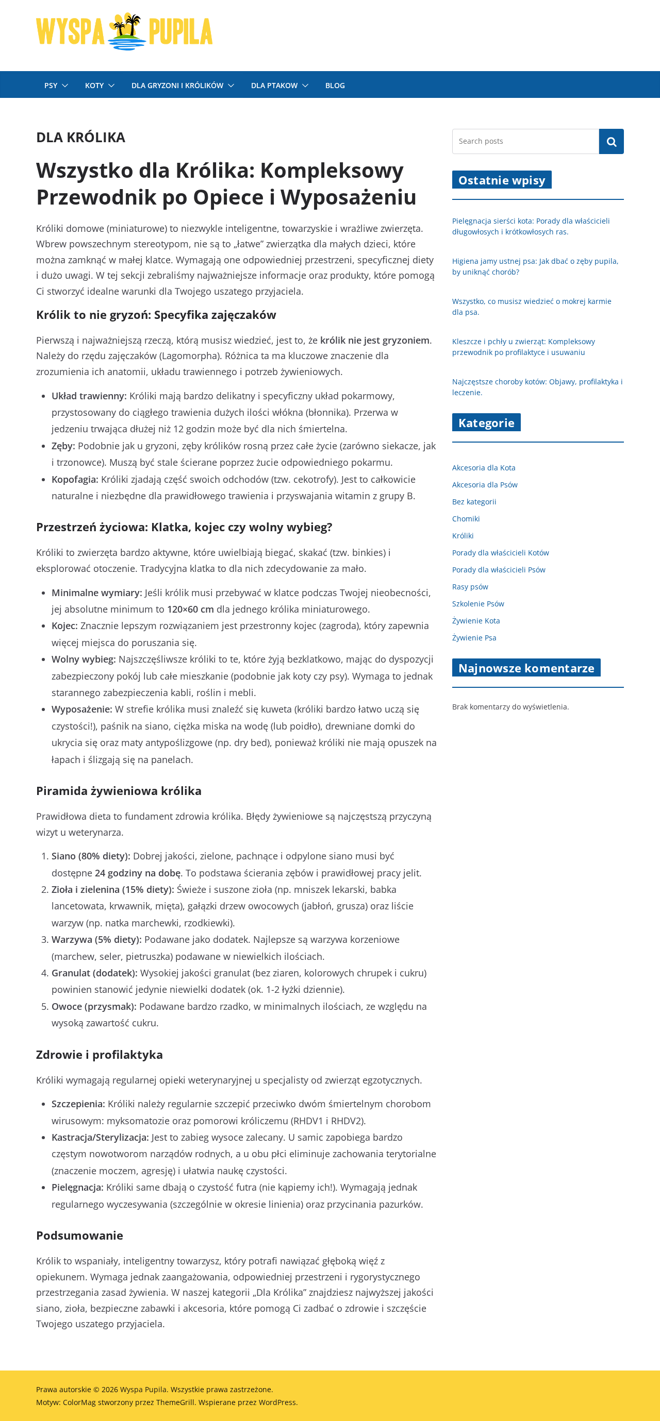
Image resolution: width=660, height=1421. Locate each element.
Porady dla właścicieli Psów (499, 569)
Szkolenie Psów (478, 603)
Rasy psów (470, 586)
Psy (50, 85)
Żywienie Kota (476, 620)
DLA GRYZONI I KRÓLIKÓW (177, 85)
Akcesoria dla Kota (484, 467)
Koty (94, 85)
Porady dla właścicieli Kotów (500, 552)
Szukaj (611, 141)
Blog (335, 85)
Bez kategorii (474, 501)
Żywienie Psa (474, 637)
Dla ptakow (274, 85)
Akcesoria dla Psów (485, 484)
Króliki (463, 535)
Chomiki (466, 518)
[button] (63, 85)
